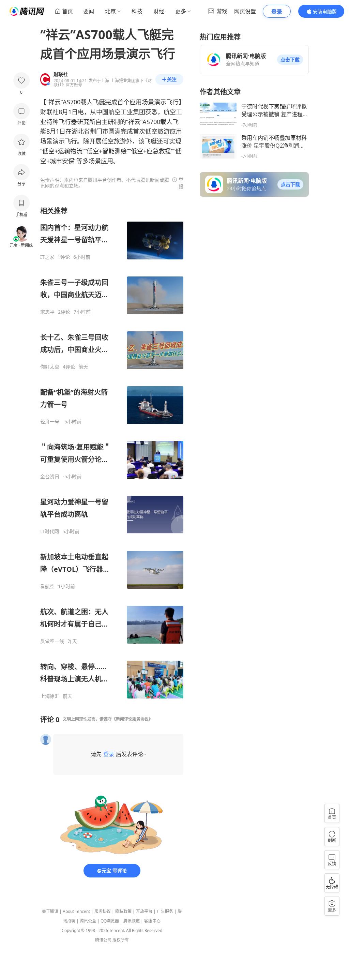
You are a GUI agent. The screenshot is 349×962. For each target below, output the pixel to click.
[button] (290, 60)
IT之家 (47, 257)
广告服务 (165, 911)
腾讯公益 (88, 921)
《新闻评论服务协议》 (132, 719)
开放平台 (144, 911)
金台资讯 (49, 476)
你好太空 (49, 366)
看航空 (47, 586)
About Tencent (76, 911)
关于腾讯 (50, 911)
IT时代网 (49, 531)
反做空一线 (52, 641)
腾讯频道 (131, 921)
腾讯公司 (103, 940)
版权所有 (120, 940)
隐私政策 (123, 911)
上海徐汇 (49, 696)
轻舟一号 (49, 421)
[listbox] (111, 452)
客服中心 (152, 921)
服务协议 (102, 911)
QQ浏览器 (110, 921)
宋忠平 (47, 312)
